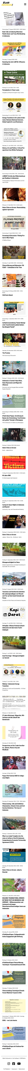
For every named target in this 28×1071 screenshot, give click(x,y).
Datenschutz (22, 1069)
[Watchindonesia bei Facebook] (13, 1063)
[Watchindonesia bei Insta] (8, 1063)
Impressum (14, 1069)
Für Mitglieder (6, 1069)
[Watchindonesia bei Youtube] (19, 1063)
